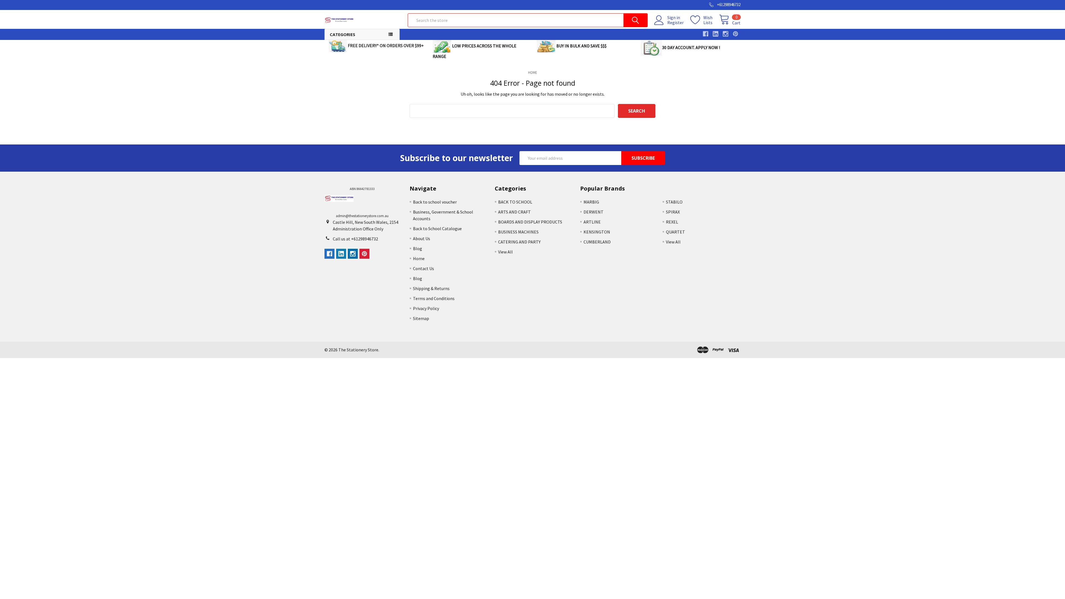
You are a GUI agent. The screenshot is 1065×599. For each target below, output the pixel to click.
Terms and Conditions (434, 298)
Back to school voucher (435, 202)
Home (419, 258)
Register (675, 22)
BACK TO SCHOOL (515, 202)
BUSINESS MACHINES (518, 232)
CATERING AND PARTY (519, 242)
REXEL (672, 222)
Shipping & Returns (431, 288)
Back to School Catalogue (437, 228)
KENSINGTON (597, 232)
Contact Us (423, 268)
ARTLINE (592, 222)
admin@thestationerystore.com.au (362, 216)
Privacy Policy (426, 308)
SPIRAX (673, 212)
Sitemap (421, 318)
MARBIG (591, 202)
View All (505, 252)
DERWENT (594, 212)
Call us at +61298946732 (355, 239)
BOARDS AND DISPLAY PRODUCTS (530, 222)
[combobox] (528, 20)
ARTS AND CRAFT (514, 212)
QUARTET (675, 232)
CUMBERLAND (597, 242)
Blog (417, 248)
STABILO (674, 202)
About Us (421, 238)
